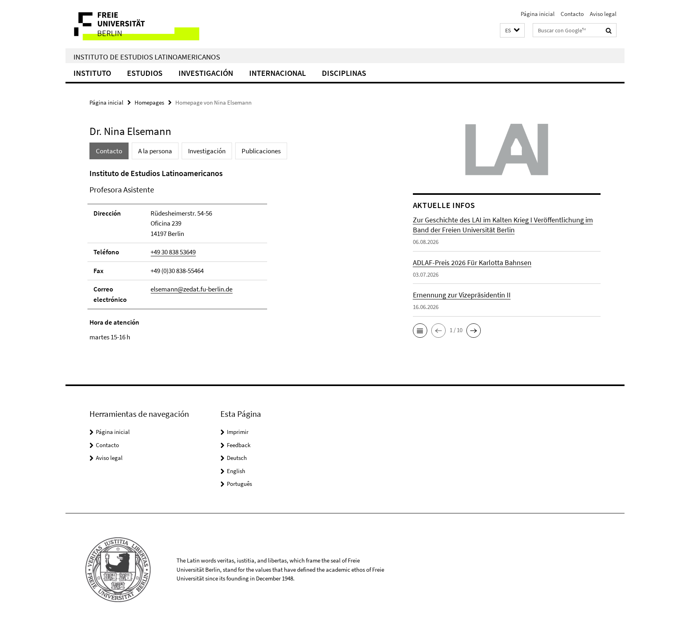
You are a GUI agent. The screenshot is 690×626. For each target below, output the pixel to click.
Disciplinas (344, 73)
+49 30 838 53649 (173, 252)
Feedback (238, 445)
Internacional (277, 73)
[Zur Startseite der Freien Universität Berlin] (132, 24)
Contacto (572, 14)
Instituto (92, 73)
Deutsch (237, 458)
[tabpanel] (236, 255)
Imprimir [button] (237, 432)
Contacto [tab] (109, 151)
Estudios (145, 73)
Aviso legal (603, 14)
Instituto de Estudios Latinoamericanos (146, 56)
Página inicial (538, 14)
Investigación (205, 73)
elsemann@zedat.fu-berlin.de (191, 289)
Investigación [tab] (207, 151)
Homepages (149, 102)
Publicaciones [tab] (261, 151)
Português (239, 483)
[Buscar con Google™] (608, 30)
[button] (512, 30)
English (236, 471)
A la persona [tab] (155, 151)
